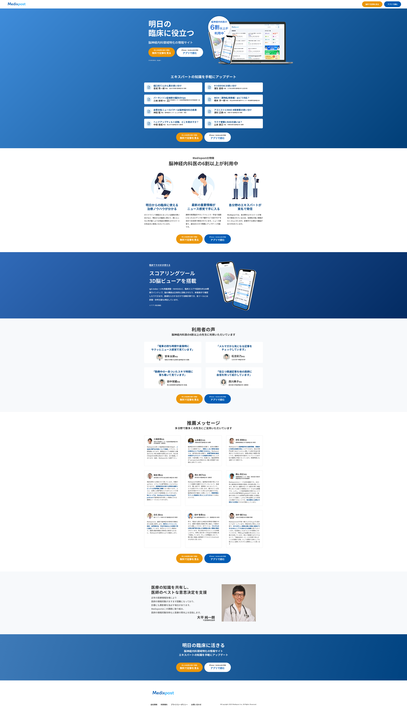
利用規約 (164, 704)
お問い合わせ (196, 704)
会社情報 (154, 704)
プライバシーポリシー (179, 704)
